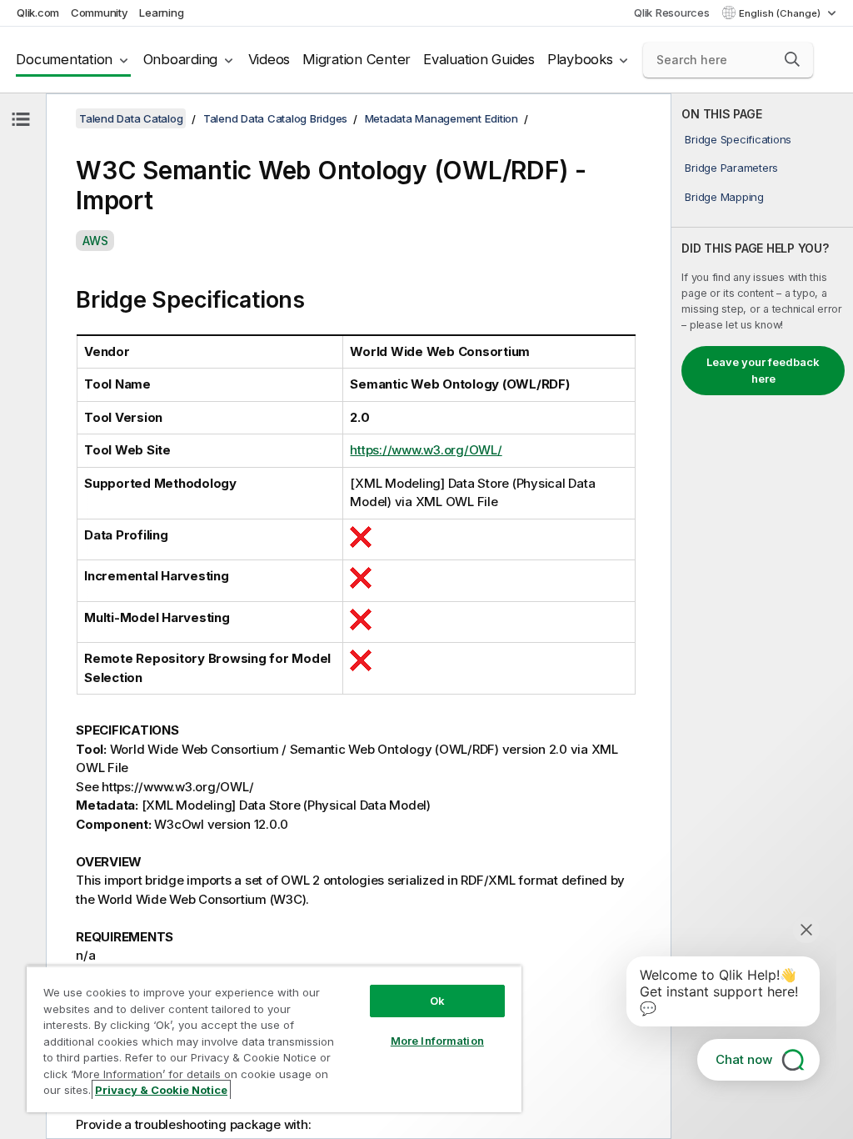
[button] (792, 59)
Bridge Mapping (724, 196)
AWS (94, 240)
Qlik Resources (672, 12)
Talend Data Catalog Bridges (275, 118)
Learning (161, 12)
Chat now (744, 1059)
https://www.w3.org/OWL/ (425, 450)
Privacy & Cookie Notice (161, 1089)
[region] (274, 1039)
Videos (269, 59)
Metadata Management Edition (441, 118)
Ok (437, 1000)
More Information (437, 1040)
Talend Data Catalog (130, 118)
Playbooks (580, 59)
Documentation (64, 59)
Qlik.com (38, 12)
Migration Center (356, 59)
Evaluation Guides (479, 59)
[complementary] (762, 616)
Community (99, 12)
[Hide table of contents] (20, 119)
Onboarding (180, 59)
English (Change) (781, 13)
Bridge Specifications (738, 139)
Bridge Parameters (731, 167)
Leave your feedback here (763, 370)
